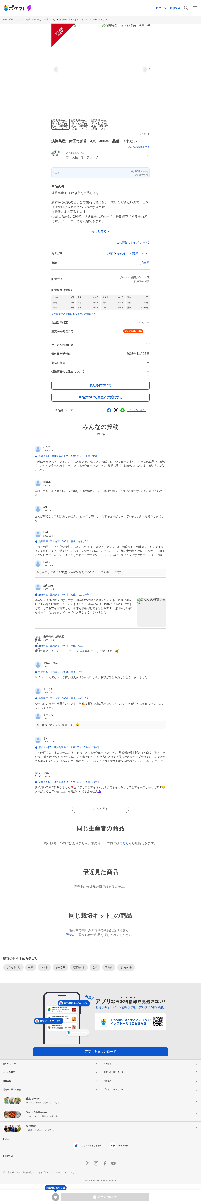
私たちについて (100, 385)
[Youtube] (113, 1163)
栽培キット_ (49, 19)
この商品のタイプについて (133, 242)
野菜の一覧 (74, 935)
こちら (124, 843)
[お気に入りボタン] (55, 1197)
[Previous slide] (56, 69)
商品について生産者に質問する (100, 397)
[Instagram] (96, 1163)
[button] (100, 155)
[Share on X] (116, 410)
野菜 (28, 19)
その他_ (37, 19)
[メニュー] (195, 8)
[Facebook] (104, 1163)
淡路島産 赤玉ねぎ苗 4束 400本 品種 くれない (83, 19)
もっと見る (100, 808)
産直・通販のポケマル (13, 19)
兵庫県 (145, 263)
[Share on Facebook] (109, 410)
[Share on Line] (122, 410)
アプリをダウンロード (100, 1051)
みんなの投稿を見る (139, 147)
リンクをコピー (136, 410)
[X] (87, 1163)
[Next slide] (144, 69)
